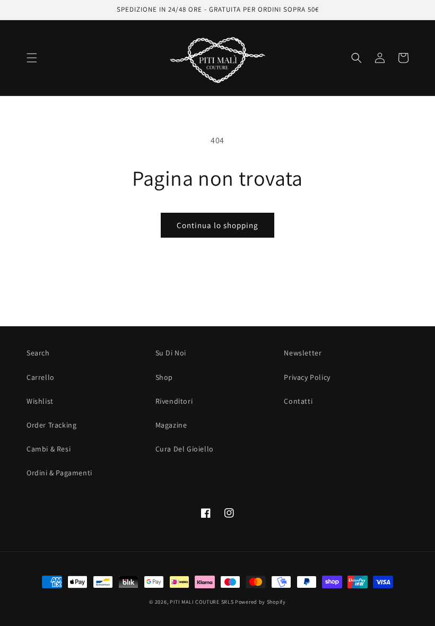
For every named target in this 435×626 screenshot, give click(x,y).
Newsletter (302, 353)
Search (38, 353)
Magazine (171, 425)
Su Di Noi (170, 353)
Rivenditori (174, 401)
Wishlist (40, 401)
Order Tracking (51, 425)
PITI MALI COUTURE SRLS (201, 601)
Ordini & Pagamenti (59, 472)
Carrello (41, 377)
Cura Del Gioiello (184, 449)
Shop (164, 377)
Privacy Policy (307, 377)
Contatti (298, 401)
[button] (32, 57)
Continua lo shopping (217, 225)
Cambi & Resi (49, 449)
